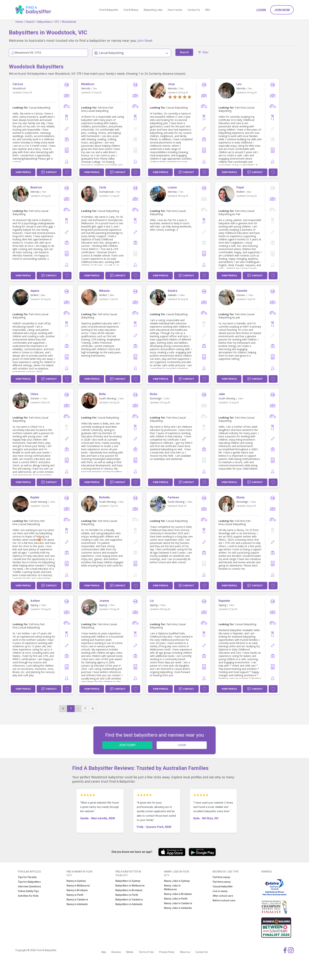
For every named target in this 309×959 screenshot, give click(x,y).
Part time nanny (222, 881)
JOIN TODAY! (127, 745)
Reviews (116, 952)
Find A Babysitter (108, 9)
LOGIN (182, 745)
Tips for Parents (27, 877)
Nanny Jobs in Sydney (177, 880)
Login (261, 10)
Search (30, 21)
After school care (223, 895)
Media (129, 952)
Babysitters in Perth (126, 894)
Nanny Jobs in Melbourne (172, 887)
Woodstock (69, 21)
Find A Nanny (131, 9)
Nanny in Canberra (77, 899)
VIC (57, 21)
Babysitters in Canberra (129, 899)
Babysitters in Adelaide (128, 904)
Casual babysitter (223, 886)
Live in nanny (220, 891)
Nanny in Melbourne (78, 885)
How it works (175, 9)
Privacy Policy (167, 952)
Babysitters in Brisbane (128, 890)
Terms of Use (146, 952)
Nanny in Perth (75, 894)
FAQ (207, 9)
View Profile (23, 172)
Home (19, 21)
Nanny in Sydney (76, 880)
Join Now (282, 10)
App (103, 952)
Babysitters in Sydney (127, 880)
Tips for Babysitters (29, 881)
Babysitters (44, 21)
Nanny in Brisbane (77, 890)
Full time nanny (221, 877)
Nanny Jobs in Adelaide (178, 908)
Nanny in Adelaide (77, 904)
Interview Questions (29, 886)
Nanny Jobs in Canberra (178, 903)
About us (185, 952)
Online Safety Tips (28, 891)
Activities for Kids (28, 895)
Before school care (224, 900)
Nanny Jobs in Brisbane (178, 894)
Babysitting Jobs (153, 9)
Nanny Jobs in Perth (175, 898)
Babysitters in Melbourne (129, 885)
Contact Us (194, 9)
